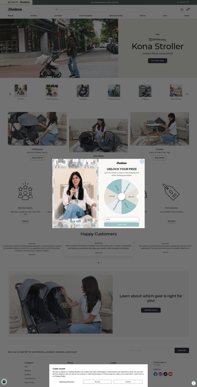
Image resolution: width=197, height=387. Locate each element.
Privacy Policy (60, 376)
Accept (97, 382)
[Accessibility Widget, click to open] (193, 383)
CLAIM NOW (121, 224)
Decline (128, 382)
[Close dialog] (142, 161)
